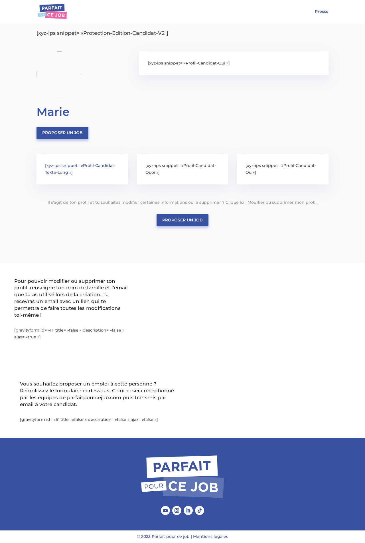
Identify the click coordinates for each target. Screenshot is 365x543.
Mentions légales (210, 536)
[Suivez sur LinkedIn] (188, 510)
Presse (321, 11)
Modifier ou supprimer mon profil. (282, 202)
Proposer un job (62, 132)
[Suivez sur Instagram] (176, 510)
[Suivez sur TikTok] (199, 510)
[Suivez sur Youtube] (165, 510)
